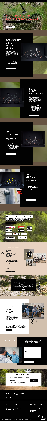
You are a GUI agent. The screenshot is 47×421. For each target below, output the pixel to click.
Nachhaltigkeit (40, 408)
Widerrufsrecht (32, 411)
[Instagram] (6, 397)
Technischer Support (33, 408)
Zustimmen (43, 419)
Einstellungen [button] (34, 419)
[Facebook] (8, 397)
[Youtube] (10, 397)
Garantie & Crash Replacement (33, 410)
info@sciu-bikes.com (21, 383)
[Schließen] (46, 419)
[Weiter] (42, 15)
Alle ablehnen (38, 419)
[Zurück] (4, 15)
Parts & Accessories (18, 408)
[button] (4, 3)
